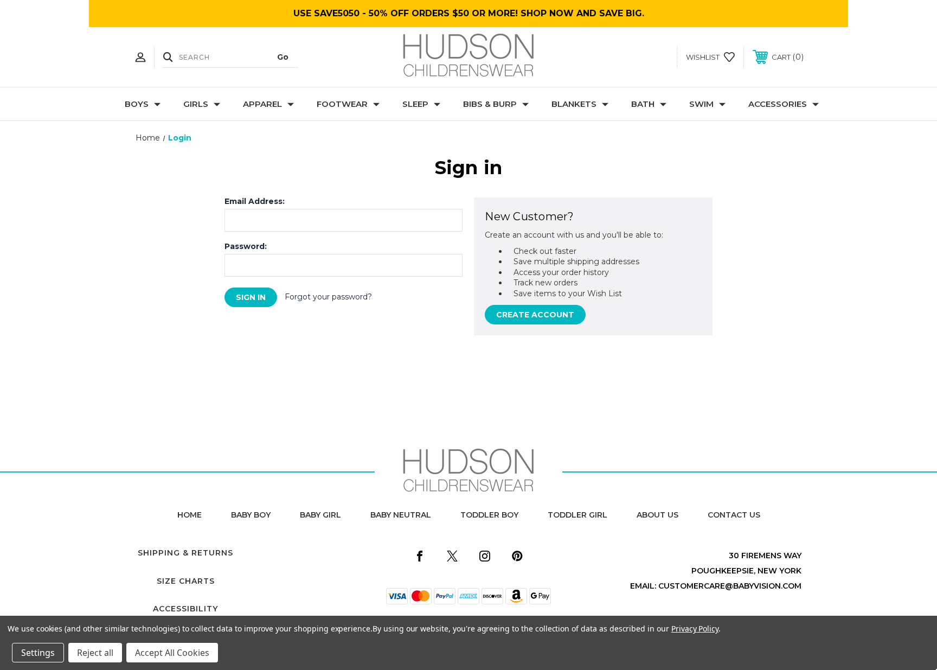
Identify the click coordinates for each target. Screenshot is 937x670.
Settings (38, 653)
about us (657, 515)
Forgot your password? (328, 297)
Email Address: (254, 201)
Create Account (535, 315)
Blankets (573, 104)
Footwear (342, 104)
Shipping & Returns (185, 553)
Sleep (415, 104)
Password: (245, 246)
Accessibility (185, 609)
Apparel (262, 104)
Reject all (95, 653)
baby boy (251, 515)
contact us (734, 515)
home (189, 515)
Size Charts (186, 581)
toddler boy (489, 515)
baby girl (320, 515)
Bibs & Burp (490, 104)
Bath (642, 104)
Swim (701, 104)
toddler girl (577, 515)
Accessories (777, 104)
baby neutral (400, 515)
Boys (137, 104)
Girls (195, 104)
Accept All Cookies (172, 653)
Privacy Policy (694, 628)
